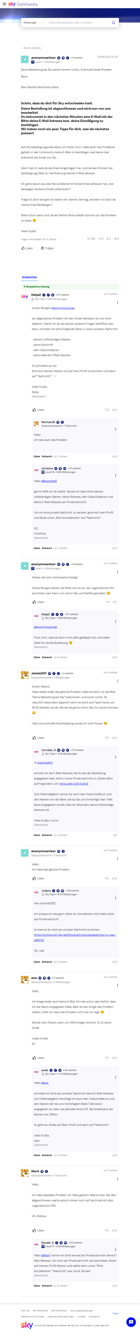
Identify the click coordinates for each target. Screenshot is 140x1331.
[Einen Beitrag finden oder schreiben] (113, 22)
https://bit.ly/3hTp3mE (73, 783)
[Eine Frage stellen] (131, 1322)
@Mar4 (45, 1255)
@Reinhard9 (49, 481)
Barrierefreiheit (59, 1310)
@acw (44, 1083)
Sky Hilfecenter (40, 1310)
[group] (91, 239)
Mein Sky (25, 1310)
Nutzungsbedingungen (81, 1310)
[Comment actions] (117, 302)
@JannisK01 (44, 762)
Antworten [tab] (29, 277)
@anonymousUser (63, 308)
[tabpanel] (70, 788)
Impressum (94, 1316)
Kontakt (81, 1316)
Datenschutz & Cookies (32, 1316)
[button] (37, 456)
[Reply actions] (115, 429)
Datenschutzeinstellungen (61, 1316)
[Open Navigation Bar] (5, 4)
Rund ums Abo (32, 48)
